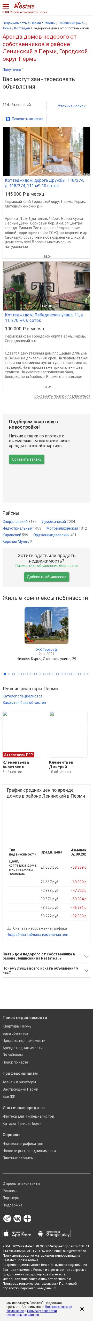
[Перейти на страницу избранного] (85, 6)
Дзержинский (58, 522)
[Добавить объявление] (67, 6)
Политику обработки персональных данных (31, 1313)
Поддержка (12, 1205)
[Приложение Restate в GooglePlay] (54, 1234)
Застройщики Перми (20, 1089)
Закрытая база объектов (24, 703)
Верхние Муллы (17, 542)
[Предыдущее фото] (8, 151)
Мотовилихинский (67, 528)
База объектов (15, 1033)
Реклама (10, 1191)
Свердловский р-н (20, 341)
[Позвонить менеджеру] (76, 6)
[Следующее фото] (84, 151)
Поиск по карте (15, 1062)
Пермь (79, 202)
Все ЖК (9, 1096)
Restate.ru (27, 1246)
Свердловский (20, 522)
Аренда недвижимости (23, 1048)
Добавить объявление (46, 577)
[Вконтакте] (17, 1219)
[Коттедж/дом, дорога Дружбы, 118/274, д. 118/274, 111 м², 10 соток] (46, 151)
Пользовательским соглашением (29, 1283)
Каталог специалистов (23, 696)
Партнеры (11, 1198)
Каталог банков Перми (22, 1123)
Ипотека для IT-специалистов (28, 1116)
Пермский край (18, 202)
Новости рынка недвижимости (29, 1151)
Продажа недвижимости (24, 1041)
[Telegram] (7, 1219)
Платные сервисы (18, 1158)
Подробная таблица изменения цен (37, 935)
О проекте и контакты (21, 1183)
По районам (13, 1055)
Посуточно (13, 70)
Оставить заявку (26, 459)
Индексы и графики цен (23, 1144)
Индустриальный (22, 528)
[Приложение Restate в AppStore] (17, 1234)
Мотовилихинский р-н (24, 206)
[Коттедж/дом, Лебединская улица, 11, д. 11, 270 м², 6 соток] (46, 286)
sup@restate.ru (74, 1251)
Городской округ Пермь (52, 202)
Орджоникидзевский (54, 535)
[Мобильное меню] (6, 6)
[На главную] (24, 5)
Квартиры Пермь (17, 1026)
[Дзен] (27, 1219)
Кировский (15, 535)
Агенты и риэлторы (19, 1082)
